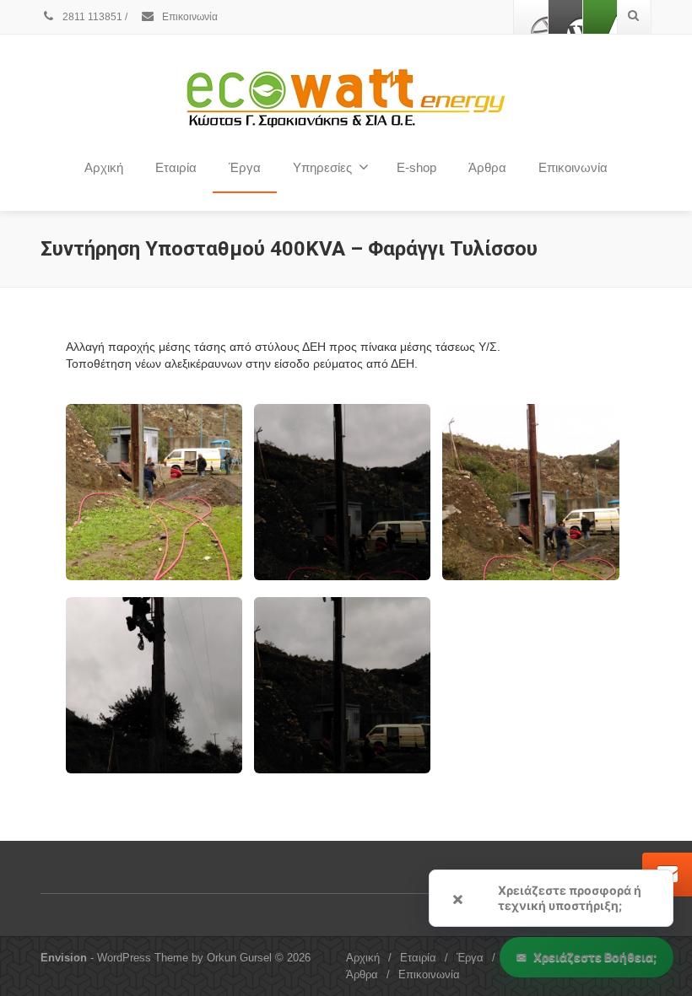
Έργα (245, 167)
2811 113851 (91, 17)
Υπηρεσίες (322, 167)
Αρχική (103, 167)
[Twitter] (565, 17)
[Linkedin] (600, 17)
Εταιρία (418, 957)
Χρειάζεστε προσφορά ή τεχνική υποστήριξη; (569, 898)
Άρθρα (487, 167)
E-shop (416, 167)
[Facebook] (531, 17)
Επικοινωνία (188, 17)
